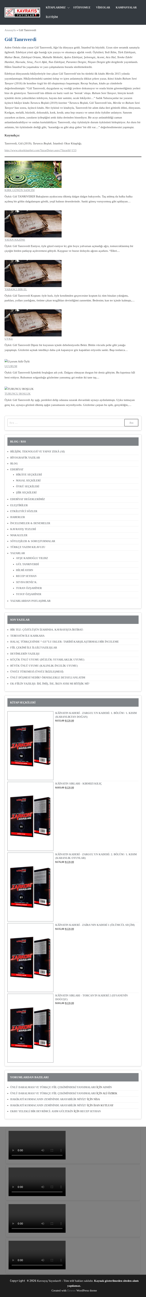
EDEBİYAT (16, 469)
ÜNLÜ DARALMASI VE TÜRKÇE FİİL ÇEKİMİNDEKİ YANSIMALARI (53, 1087)
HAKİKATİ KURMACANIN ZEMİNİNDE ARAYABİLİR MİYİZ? (48, 1099)
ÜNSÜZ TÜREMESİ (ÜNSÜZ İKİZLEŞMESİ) (36, 671)
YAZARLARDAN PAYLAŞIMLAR (30, 600)
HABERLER (17, 517)
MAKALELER (18, 535)
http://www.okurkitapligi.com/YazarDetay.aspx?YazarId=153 (40, 150)
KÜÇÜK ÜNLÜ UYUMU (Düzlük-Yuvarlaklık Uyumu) (47, 659)
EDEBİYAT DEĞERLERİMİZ (27, 499)
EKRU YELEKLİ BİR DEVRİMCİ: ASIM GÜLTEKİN (41, 1111)
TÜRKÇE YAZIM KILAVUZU (27, 547)
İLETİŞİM (52, 17)
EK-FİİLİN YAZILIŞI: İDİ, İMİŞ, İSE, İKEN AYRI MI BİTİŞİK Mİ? (49, 683)
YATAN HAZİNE (15, 239)
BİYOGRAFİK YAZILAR (25, 457)
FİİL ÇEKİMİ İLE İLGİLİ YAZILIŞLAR (33, 647)
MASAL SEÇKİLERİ (28, 480)
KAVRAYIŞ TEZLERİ (23, 529)
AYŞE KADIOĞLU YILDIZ (32, 558)
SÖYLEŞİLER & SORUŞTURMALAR (32, 541)
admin (107, 1087)
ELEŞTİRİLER (19, 505)
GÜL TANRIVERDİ (27, 564)
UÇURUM (11, 366)
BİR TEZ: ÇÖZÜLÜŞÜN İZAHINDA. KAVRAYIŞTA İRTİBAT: (46, 629)
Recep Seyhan (90, 1111)
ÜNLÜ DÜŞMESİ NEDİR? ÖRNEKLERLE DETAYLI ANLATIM (47, 677)
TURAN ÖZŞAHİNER (29, 588)
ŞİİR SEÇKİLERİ (26, 492)
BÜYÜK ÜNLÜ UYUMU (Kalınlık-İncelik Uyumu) (44, 665)
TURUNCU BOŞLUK (18, 393)
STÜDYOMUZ (81, 7)
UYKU (9, 338)
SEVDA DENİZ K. (26, 582)
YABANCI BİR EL (16, 289)
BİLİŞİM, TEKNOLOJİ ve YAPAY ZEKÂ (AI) (37, 451)
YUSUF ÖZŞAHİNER (28, 594)
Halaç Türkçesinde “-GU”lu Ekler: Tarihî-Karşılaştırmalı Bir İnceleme (64, 641)
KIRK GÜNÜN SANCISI (20, 190)
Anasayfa (10, 30)
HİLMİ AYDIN (24, 570)
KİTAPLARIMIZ (56, 7)
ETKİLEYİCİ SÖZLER (23, 511)
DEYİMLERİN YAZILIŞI (24, 653)
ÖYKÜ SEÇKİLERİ (27, 486)
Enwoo (71, 1290)
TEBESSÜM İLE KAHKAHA (27, 635)
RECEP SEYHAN (26, 576)
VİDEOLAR (103, 7)
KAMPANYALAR (126, 7)
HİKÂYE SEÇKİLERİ (29, 474)
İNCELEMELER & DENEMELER (30, 523)
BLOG (14, 463)
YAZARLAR (17, 553)
